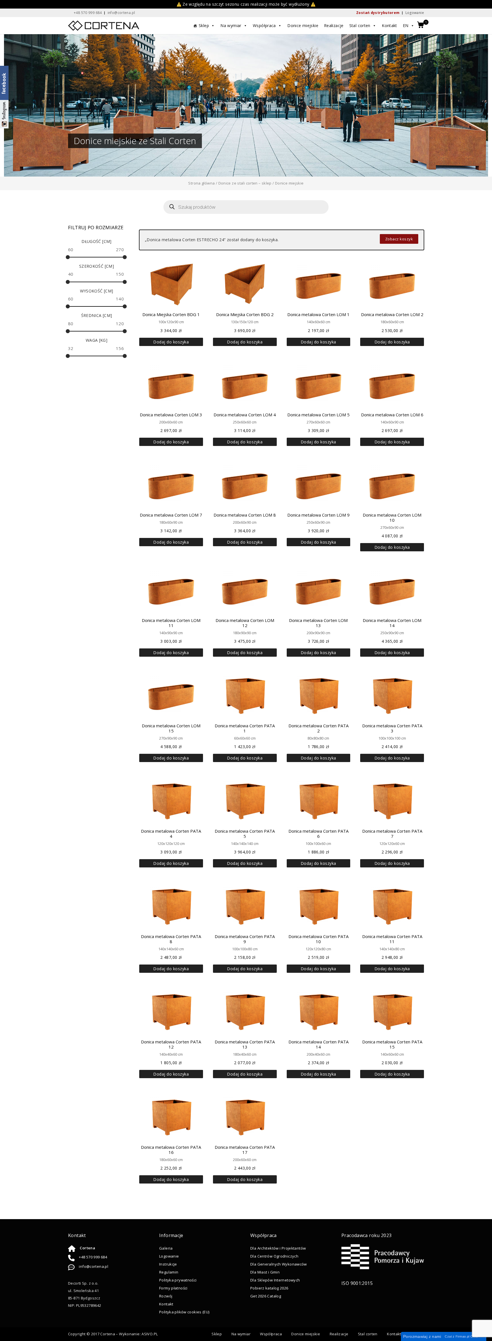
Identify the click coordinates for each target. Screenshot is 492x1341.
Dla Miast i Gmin (265, 1272)
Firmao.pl (462, 1336)
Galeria (166, 1248)
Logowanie (414, 12)
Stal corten (359, 25)
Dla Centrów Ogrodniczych (274, 1256)
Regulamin (168, 1272)
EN (406, 25)
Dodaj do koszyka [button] (171, 342)
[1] (420, 25)
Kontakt (389, 25)
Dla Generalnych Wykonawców (278, 1264)
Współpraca (264, 25)
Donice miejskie (302, 25)
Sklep (204, 25)
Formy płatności (173, 1288)
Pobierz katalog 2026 (269, 1288)
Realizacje (334, 25)
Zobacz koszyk (399, 238)
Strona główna (201, 183)
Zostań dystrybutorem (378, 12)
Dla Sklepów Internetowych (275, 1280)
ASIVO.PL (150, 1333)
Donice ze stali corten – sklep (245, 183)
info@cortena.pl (93, 1266)
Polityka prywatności (178, 1280)
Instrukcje (168, 1264)
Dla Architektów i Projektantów (278, 1248)
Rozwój (165, 1296)
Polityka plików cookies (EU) (184, 1312)
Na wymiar (230, 25)
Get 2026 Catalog (265, 1296)
